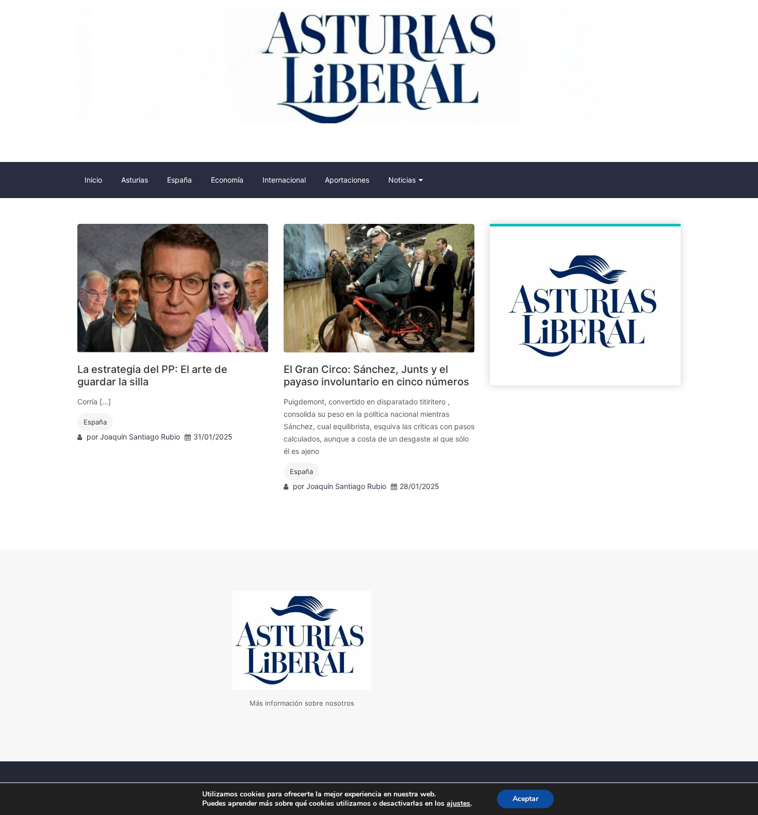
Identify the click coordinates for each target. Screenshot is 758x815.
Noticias (402, 179)
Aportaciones (347, 179)
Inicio (93, 179)
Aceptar (525, 799)
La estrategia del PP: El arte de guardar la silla (152, 375)
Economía (227, 179)
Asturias (134, 179)
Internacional (284, 179)
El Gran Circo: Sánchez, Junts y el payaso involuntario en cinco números (376, 375)
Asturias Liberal (133, 145)
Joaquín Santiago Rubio (140, 436)
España (179, 179)
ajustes (458, 803)
